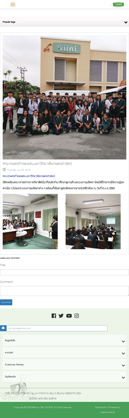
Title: (3, 265)
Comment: (6, 282)
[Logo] (117, 4)
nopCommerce (107, 412)
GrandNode (101, 407)
